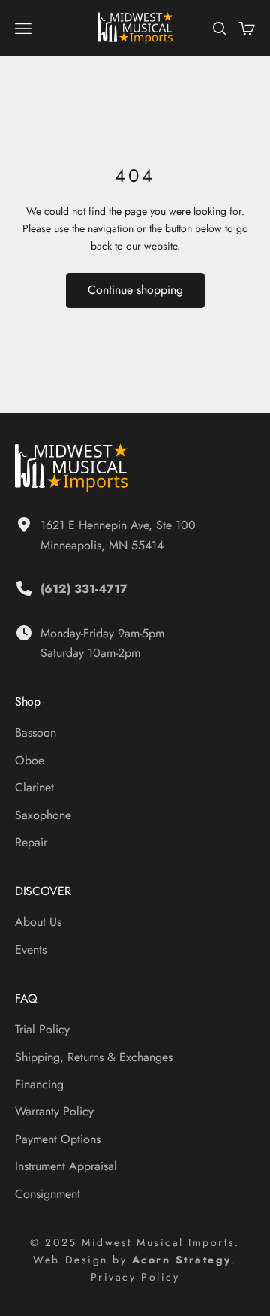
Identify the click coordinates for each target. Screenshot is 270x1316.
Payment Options (57, 1139)
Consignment (47, 1194)
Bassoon (35, 732)
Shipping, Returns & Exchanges (93, 1057)
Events (30, 949)
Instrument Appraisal (66, 1166)
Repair (31, 842)
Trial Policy (42, 1029)
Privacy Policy (135, 1276)
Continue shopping (135, 289)
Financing (39, 1084)
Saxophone (43, 815)
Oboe (29, 760)
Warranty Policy (54, 1111)
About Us (38, 921)
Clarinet (34, 787)
